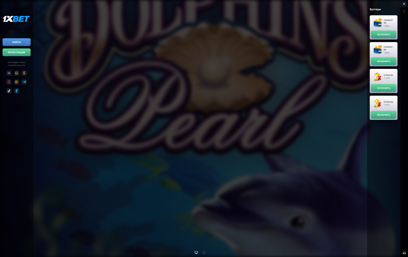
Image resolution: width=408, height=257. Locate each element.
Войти (16, 42)
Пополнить (383, 34)
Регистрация (16, 52)
